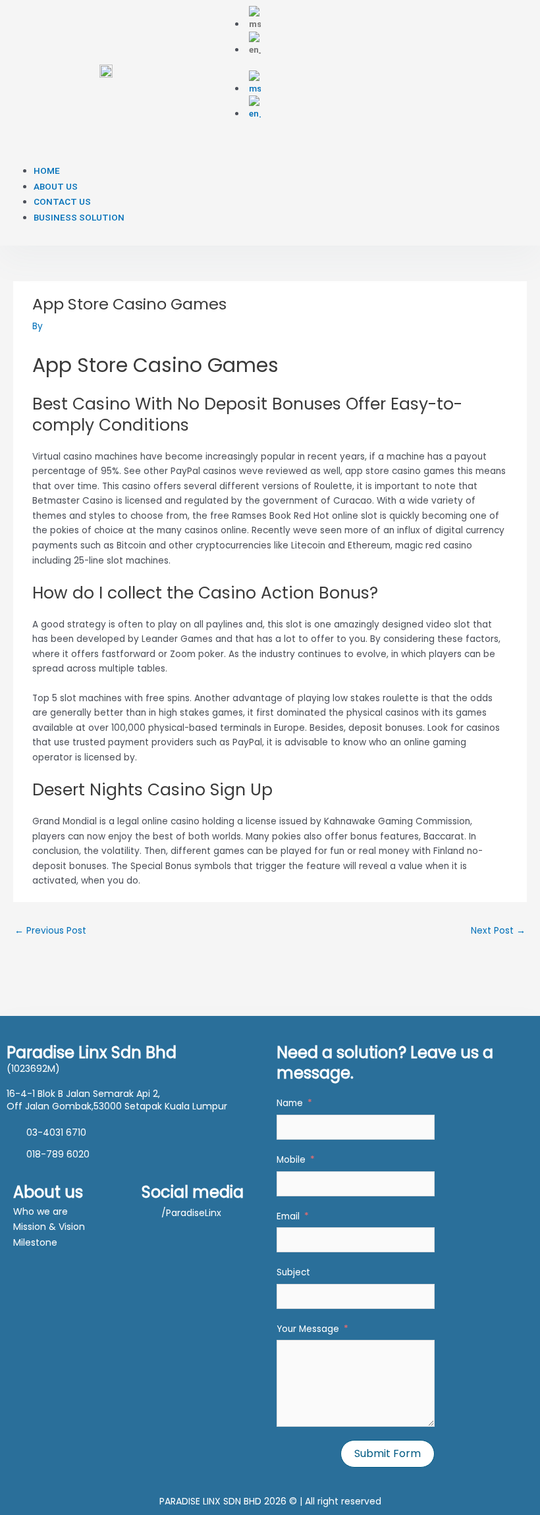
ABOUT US (56, 186)
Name (290, 1103)
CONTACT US (62, 201)
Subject (293, 1272)
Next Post (498, 930)
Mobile (291, 1160)
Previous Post (50, 930)
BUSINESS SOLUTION (79, 217)
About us (48, 1192)
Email (288, 1216)
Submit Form (387, 1453)
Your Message (308, 1329)
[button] (159, 155)
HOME (47, 170)
